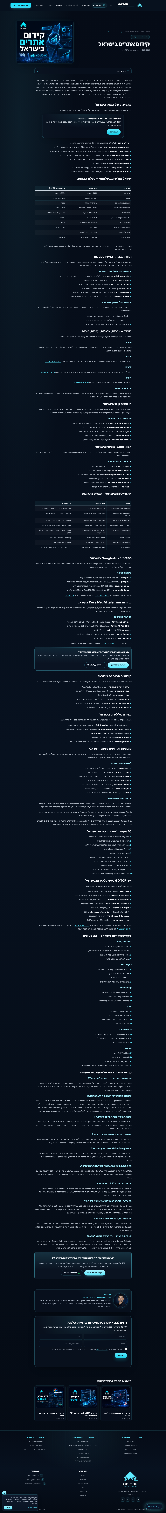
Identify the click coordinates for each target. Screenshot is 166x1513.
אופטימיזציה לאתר (111, 644)
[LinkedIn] (128, 1500)
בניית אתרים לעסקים (36, 1441)
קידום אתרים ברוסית (81, 383)
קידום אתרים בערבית (47, 372)
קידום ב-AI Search (124, 929)
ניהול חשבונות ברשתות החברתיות (35, 1449)
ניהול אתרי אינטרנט (35, 1445)
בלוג (51, 5)
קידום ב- (130, 1441)
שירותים (87, 5)
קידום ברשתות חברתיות (83, 1461)
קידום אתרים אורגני (82, 925)
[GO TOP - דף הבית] (130, 1479)
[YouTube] (123, 1500)
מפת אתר (83, 1495)
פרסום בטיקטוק (83, 1449)
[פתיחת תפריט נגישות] (4, 1493)
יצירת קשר (40, 5)
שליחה (120, 1355)
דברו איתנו (114, 132)
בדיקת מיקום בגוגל (130, 1453)
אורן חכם (107, 1294)
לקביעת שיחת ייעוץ (118, 665)
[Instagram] (133, 1500)
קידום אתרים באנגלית (53, 361)
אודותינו (59, 5)
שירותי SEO (69, 595)
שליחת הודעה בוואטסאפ (33, 1484)
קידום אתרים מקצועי (132, 32)
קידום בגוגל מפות (130, 1449)
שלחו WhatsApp (94, 665)
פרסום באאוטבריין (83, 1453)
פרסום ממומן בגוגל (102, 595)
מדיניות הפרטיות (102, 1349)
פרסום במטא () (83, 1445)
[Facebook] (138, 1500)
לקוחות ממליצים (72, 5)
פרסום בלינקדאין (83, 1457)
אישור (8, 1507)
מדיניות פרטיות (40, 1509)
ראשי (111, 5)
